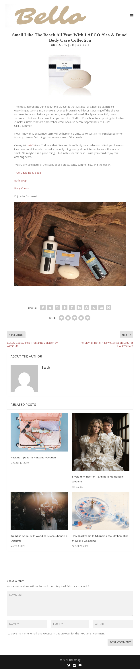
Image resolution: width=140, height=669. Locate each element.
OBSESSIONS (59, 45)
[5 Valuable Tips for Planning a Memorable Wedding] (100, 442)
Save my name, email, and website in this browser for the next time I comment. (58, 633)
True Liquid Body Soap (27, 172)
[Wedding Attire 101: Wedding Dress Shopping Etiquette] (39, 511)
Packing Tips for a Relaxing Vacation (33, 457)
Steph (46, 367)
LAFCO (31, 145)
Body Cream (21, 188)
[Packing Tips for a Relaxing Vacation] (39, 432)
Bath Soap (20, 180)
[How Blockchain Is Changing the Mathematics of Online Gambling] (100, 511)
